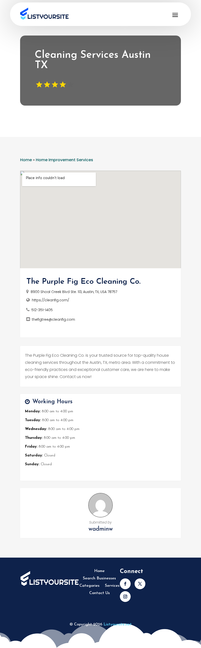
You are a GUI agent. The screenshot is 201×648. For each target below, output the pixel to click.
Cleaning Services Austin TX (93, 60)
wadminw (100, 529)
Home (26, 160)
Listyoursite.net (117, 624)
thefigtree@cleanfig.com (53, 319)
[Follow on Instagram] (125, 596)
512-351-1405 (42, 309)
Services (112, 586)
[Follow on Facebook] (125, 583)
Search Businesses (99, 578)
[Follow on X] (140, 583)
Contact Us (99, 593)
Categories (89, 586)
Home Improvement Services (64, 160)
